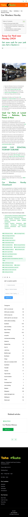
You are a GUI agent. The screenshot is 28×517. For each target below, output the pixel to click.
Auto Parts (3, 497)
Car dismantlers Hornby (9, 242)
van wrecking (7, 385)
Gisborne (6, 341)
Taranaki (6, 367)
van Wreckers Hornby (8, 265)
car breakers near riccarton (9, 240)
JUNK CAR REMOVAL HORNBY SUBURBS (13, 29)
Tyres (5, 379)
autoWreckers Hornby (8, 238)
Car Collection (14, 512)
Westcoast (7, 400)
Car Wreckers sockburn (8, 249)
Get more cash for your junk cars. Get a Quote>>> (15, 24)
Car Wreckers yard (20, 249)
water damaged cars (9, 394)
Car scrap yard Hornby (20, 244)
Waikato (6, 388)
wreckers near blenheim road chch (11, 267)
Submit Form (8, 297)
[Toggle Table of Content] (23, 21)
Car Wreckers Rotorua (10, 425)
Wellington (7, 397)
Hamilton (3, 486)
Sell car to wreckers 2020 (10, 362)
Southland (6, 364)
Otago (5, 359)
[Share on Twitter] (4, 277)
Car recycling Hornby (8, 244)
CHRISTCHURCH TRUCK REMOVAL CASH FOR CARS (13, 259)
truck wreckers (8, 376)
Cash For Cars (4, 500)
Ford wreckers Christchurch (17, 217)
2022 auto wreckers (9, 312)
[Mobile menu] (26, 5)
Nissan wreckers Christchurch (12, 218)
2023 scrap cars (8, 315)
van (25, 124)
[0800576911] (23, 1)
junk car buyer (16, 154)
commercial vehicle (6, 144)
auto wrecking (7, 326)
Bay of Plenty (7, 329)
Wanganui (6, 391)
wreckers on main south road (10, 269)
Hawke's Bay (7, 344)
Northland (6, 356)
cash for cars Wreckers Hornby (10, 254)
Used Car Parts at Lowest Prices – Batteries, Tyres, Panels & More (15, 27)
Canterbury (7, 332)
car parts (6, 335)
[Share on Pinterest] (7, 277)
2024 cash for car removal (10, 317)
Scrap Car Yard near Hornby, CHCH (11, 23)
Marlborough (7, 353)
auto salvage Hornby (20, 233)
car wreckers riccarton (20, 247)
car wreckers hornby (8, 247)
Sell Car (3, 504)
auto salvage (5, 106)
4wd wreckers (12, 98)
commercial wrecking (9, 338)
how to (6, 347)
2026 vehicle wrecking (9, 320)
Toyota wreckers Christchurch (11, 215)
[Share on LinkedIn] (9, 277)
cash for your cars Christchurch (16, 156)
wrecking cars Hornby (8, 272)
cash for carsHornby (8, 256)
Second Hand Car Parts (15, 89)
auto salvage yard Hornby (9, 235)
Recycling (3, 502)
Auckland (6, 323)
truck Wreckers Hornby (8, 262)
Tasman (6, 370)
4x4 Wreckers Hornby (8, 233)
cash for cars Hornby (8, 251)
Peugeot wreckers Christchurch (13, 223)
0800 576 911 (7, 467)
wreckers (18, 265)
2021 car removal (8, 309)
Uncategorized (8, 382)
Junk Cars (6, 350)
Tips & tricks (7, 373)
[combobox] (5, 285)
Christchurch (4, 490)
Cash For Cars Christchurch (11, 92)
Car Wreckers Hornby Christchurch (12, 30)
